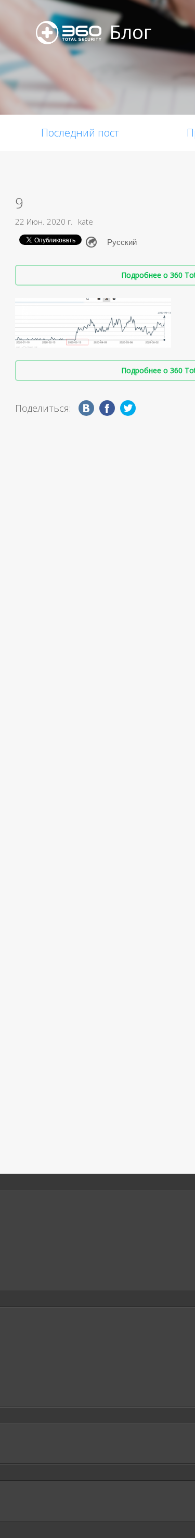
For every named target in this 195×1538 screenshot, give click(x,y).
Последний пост (80, 133)
